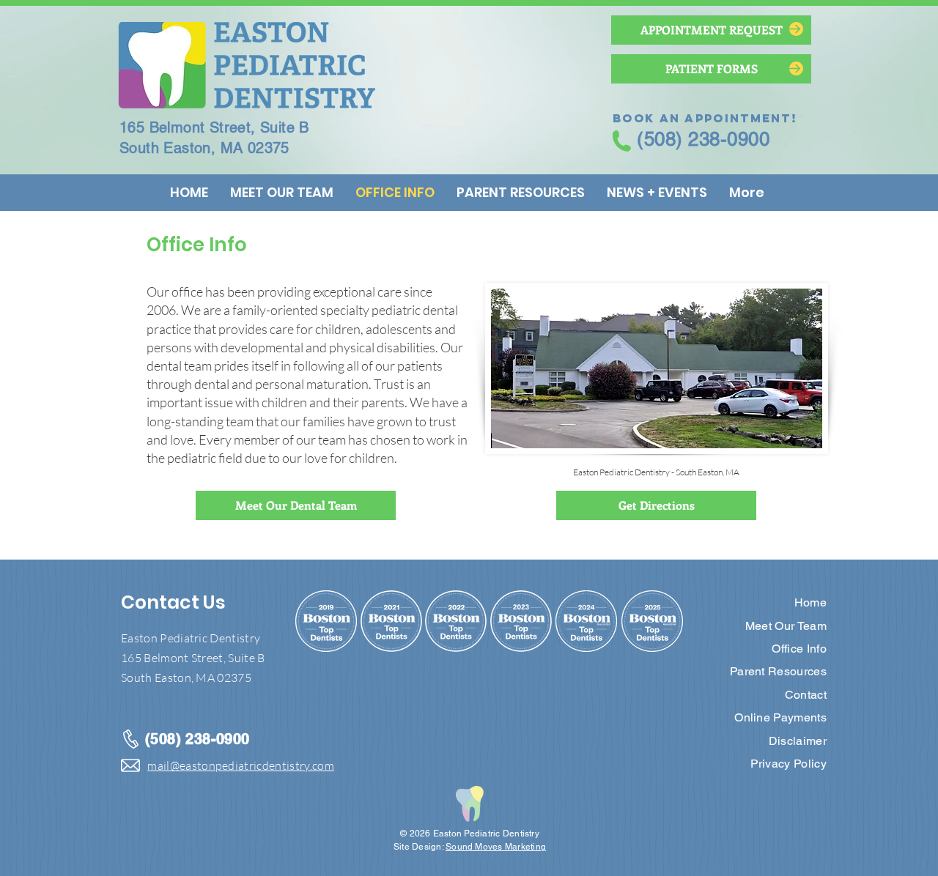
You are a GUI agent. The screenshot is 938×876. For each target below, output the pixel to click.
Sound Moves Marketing (496, 847)
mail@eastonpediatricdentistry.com (240, 765)
